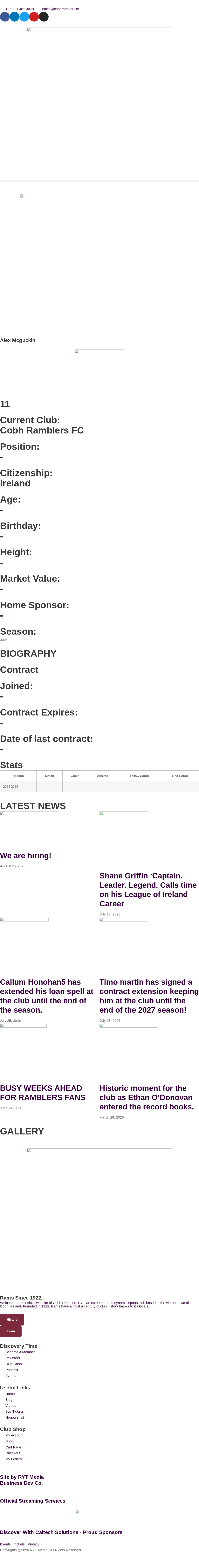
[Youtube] (34, 17)
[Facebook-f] (5, 17)
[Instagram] (44, 17)
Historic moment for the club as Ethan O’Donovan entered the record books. (147, 1097)
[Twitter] (24, 17)
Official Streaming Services (32, 1501)
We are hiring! (25, 855)
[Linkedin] (14, 17)
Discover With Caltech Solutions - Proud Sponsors (61, 1532)
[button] (99, 181)
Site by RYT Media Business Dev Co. (22, 1480)
